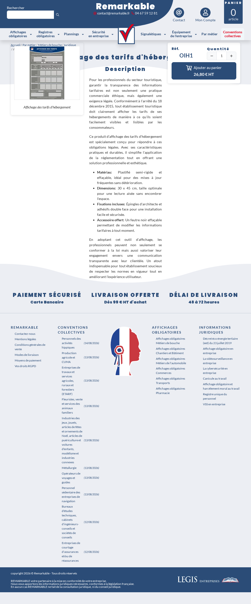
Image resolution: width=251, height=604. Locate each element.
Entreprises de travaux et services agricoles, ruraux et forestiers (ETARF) (71, 381)
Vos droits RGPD (25, 366)
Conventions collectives (232, 34)
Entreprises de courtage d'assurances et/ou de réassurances (71, 551)
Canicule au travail (214, 378)
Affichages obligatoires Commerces (170, 371)
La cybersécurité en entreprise (215, 371)
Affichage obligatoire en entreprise (218, 351)
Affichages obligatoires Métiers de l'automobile (171, 361)
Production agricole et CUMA (69, 357)
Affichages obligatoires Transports (170, 381)
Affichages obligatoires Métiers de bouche (170, 341)
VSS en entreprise (214, 404)
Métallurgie (69, 468)
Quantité (218, 48)
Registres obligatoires (46, 34)
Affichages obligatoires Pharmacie (170, 391)
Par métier (209, 34)
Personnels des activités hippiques (71, 343)
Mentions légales (25, 339)
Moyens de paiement (28, 360)
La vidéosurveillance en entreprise (218, 361)
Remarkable (125, 6)
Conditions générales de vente (30, 347)
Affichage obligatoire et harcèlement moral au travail (221, 386)
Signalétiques (151, 34)
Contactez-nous (25, 334)
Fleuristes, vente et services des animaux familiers (72, 405)
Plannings (71, 34)
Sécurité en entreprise (98, 34)
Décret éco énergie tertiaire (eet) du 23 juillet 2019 (220, 341)
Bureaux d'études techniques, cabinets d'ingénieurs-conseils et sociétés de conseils (70, 522)
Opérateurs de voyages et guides (71, 478)
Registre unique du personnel (215, 396)
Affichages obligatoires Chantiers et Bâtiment (170, 351)
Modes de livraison (27, 355)
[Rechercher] (57, 15)
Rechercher (16, 8)
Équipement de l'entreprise (181, 34)
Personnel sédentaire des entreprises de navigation (71, 494)
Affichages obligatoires (18, 34)
